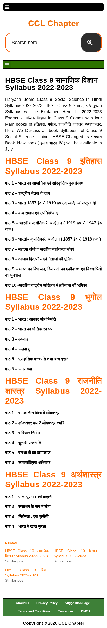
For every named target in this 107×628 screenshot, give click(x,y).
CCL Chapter (53, 23)
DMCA (86, 611)
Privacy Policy (47, 603)
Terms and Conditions (34, 611)
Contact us (66, 611)
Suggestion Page (77, 603)
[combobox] (43, 42)
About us (22, 603)
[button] (7, 7)
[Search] (91, 42)
